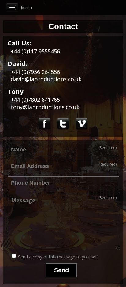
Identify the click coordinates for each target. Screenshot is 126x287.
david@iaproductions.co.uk (46, 79)
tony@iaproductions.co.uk (45, 107)
